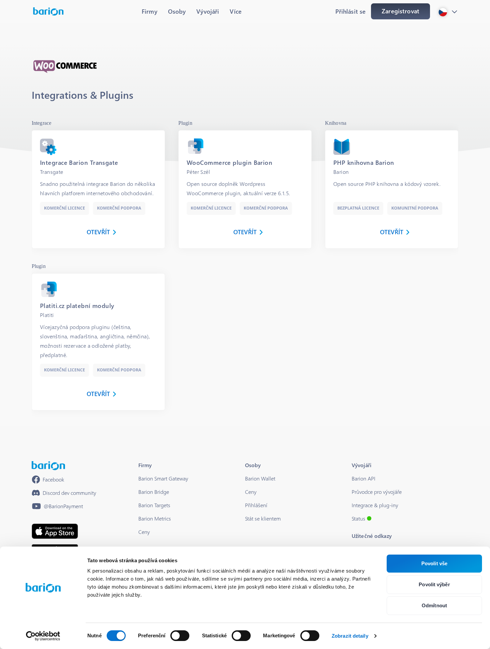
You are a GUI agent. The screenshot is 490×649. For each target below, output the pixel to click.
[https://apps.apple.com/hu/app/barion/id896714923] (55, 531)
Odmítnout (434, 605)
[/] (48, 465)
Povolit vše (434, 563)
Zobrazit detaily (350, 636)
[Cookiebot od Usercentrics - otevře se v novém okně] (43, 636)
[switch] (179, 635)
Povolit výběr (434, 584)
